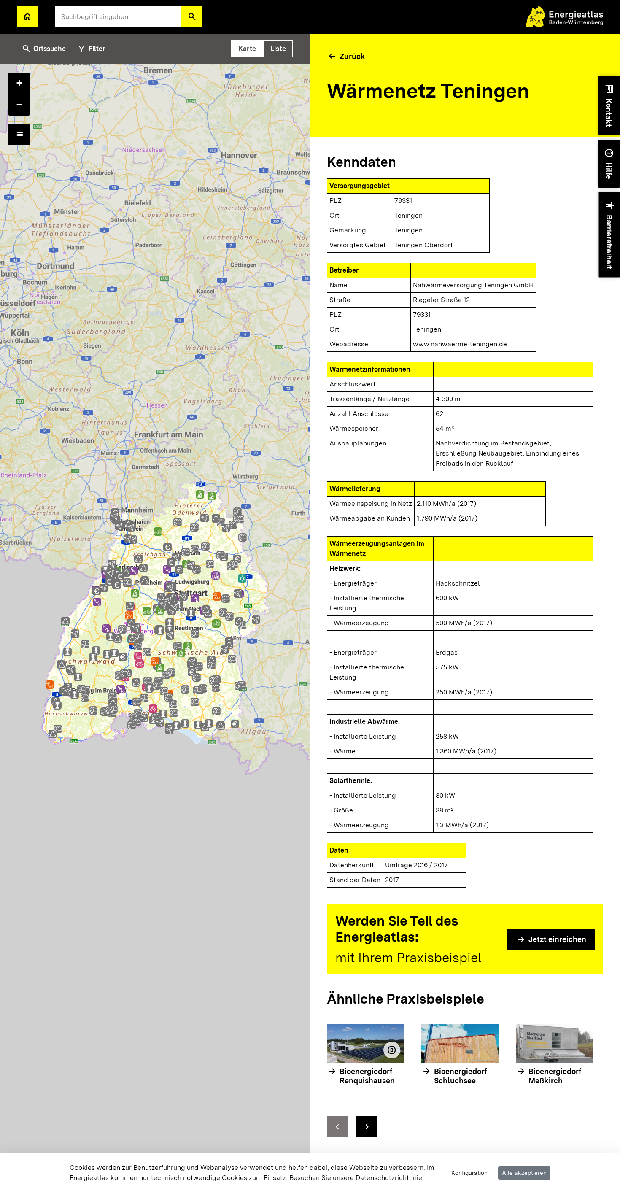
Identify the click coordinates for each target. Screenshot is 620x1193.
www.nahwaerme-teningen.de (460, 344)
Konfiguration (469, 1172)
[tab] (247, 48)
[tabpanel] (155, 628)
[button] (191, 16)
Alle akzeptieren (524, 1172)
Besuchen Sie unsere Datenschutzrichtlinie (355, 1178)
